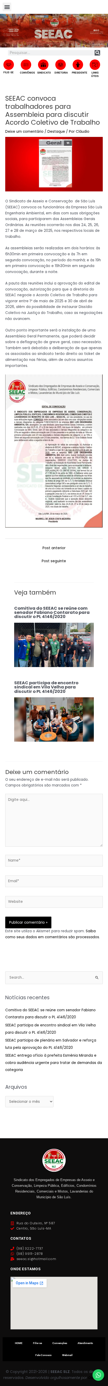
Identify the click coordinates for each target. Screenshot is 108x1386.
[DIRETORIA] (60, 64)
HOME (19, 1343)
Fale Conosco (43, 1355)
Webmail (67, 1355)
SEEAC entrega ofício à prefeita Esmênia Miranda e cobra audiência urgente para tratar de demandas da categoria (53, 1062)
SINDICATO (44, 72)
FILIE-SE (8, 72)
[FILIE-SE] (8, 64)
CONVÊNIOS (27, 72)
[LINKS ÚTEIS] (95, 64)
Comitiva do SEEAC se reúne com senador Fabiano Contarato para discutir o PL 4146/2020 (52, 612)
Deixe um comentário (24, 131)
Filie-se (37, 1343)
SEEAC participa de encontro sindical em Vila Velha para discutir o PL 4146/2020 (46, 687)
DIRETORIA (61, 72)
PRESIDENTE (79, 72)
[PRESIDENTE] (78, 64)
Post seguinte (54, 561)
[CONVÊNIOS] (26, 64)
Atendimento (85, 1343)
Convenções (59, 1343)
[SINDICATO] (43, 64)
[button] (7, 7)
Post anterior (54, 548)
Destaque (56, 131)
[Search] (97, 53)
